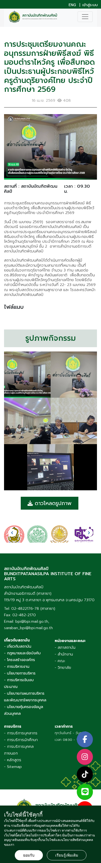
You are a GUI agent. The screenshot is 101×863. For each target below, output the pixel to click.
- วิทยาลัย (63, 667)
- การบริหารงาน (16, 666)
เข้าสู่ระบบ (90, 5)
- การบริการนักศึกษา (21, 740)
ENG (72, 5)
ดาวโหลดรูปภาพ (52, 503)
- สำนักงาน (64, 654)
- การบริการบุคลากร (20, 733)
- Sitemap (13, 767)
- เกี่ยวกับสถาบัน (17, 646)
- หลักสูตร (12, 760)
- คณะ (60, 661)
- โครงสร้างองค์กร (19, 660)
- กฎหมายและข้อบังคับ (22, 653)
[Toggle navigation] (85, 16)
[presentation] (12, 533)
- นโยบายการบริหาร (20, 673)
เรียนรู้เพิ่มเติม (66, 855)
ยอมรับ (28, 855)
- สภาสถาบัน (65, 647)
